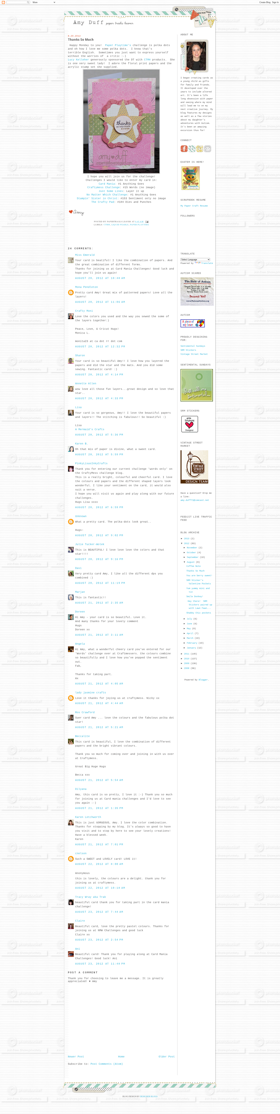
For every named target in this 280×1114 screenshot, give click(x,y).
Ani (77, 949)
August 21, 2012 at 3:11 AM (99, 635)
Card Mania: (108, 184)
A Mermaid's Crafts (89, 429)
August (191, 562)
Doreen (80, 611)
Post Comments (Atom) (107, 1064)
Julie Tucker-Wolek (89, 544)
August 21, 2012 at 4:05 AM (99, 683)
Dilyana (81, 789)
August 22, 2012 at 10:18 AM (100, 888)
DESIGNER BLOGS (149, 1096)
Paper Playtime (139, 224)
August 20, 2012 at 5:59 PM (99, 454)
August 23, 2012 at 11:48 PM (100, 963)
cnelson (81, 853)
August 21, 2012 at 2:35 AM (99, 602)
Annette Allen (85, 383)
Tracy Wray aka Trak (90, 897)
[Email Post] (146, 221)
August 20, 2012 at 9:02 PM (99, 535)
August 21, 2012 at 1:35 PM (99, 808)
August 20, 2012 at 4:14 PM (99, 374)
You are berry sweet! (199, 575)
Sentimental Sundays (193, 346)
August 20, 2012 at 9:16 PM (99, 559)
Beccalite (82, 736)
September (193, 557)
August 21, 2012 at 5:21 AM (99, 727)
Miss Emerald (85, 255)
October (192, 552)
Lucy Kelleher (78, 59)
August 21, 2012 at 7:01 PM (99, 844)
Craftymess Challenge (103, 187)
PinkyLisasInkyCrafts (91, 463)
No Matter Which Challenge (107, 194)
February (192, 643)
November (192, 547)
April (191, 633)
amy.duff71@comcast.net (195, 500)
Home (121, 1056)
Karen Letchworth (88, 817)
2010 (187, 658)
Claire (80, 920)
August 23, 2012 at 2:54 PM (99, 939)
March (191, 638)
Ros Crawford (85, 712)
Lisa (78, 407)
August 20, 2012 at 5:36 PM (99, 434)
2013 (187, 538)
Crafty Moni (84, 311)
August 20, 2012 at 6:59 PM (99, 507)
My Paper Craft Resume (194, 206)
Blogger (203, 679)
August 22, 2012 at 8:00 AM (99, 864)
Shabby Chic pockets (198, 613)
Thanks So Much (81, 39)
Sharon (80, 355)
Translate (207, 263)
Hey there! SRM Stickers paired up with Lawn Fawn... (199, 604)
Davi (78, 568)
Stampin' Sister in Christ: (98, 198)
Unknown (81, 516)
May (189, 628)
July (190, 619)
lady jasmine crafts (90, 692)
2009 (187, 663)
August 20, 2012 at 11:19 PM (100, 583)
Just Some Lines (111, 191)
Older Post (167, 1056)
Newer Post (76, 1056)
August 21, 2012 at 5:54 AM (99, 780)
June (190, 623)
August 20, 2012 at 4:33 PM (99, 398)
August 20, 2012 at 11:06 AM (100, 302)
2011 (187, 654)
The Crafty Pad (102, 202)
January (192, 648)
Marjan (80, 592)
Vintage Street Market (194, 354)
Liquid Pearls (120, 224)
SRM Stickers (188, 350)
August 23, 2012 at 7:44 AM (99, 912)
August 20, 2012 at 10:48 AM (100, 278)
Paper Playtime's (118, 45)
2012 (187, 543)
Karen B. (81, 443)
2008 (187, 668)
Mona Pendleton (86, 287)
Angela (80, 643)
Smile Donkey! (194, 596)
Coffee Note (193, 566)
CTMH (147, 59)
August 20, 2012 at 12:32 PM (100, 346)
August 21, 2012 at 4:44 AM (99, 703)
